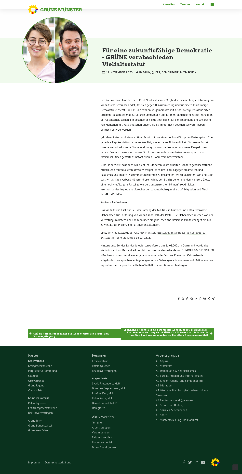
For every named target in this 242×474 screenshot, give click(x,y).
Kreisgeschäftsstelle (40, 365)
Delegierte (98, 408)
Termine (185, 4)
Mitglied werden (102, 437)
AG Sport (161, 415)
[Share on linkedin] (196, 299)
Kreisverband (36, 361)
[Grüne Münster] (59, 9)
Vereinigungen (100, 432)
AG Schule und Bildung (169, 405)
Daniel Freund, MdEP (104, 403)
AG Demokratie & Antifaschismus (176, 370)
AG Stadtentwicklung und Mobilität (177, 420)
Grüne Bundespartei (40, 425)
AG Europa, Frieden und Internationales (179, 375)
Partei (33, 355)
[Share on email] (213, 299)
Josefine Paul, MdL (103, 393)
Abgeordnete (100, 378)
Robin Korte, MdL (102, 398)
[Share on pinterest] (192, 299)
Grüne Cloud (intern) (104, 447)
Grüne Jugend (36, 385)
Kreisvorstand (100, 361)
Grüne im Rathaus (38, 398)
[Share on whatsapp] (200, 299)
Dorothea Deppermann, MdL (109, 388)
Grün (146, 72)
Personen (99, 355)
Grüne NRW (35, 420)
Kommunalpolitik (102, 442)
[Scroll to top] (235, 466)
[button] (212, 4)
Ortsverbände (36, 380)
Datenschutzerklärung (58, 462)
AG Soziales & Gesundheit (171, 410)
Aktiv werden (103, 416)
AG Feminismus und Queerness (174, 400)
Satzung (33, 375)
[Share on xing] (209, 299)
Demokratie (170, 72)
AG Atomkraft (164, 365)
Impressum (34, 462)
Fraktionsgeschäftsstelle (42, 408)
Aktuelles (169, 4)
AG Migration (164, 385)
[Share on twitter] (183, 299)
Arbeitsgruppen (101, 427)
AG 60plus (162, 361)
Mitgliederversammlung (42, 370)
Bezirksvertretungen (40, 412)
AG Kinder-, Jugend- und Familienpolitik (179, 380)
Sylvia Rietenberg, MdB (106, 383)
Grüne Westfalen (38, 430)
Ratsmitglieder (37, 403)
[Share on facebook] (179, 299)
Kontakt (201, 4)
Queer (156, 72)
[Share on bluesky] (204, 299)
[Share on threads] (187, 299)
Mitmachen (188, 72)
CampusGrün (35, 390)
